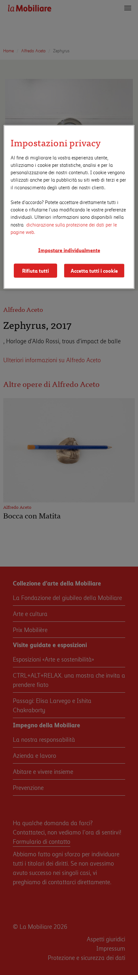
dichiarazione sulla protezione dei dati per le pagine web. (64, 227)
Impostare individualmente (69, 249)
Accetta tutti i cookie (94, 270)
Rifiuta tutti (35, 270)
